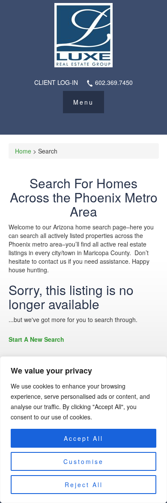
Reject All (84, 484)
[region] (83, 429)
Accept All (83, 438)
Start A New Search (36, 339)
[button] (83, 102)
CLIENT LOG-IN (56, 82)
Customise (83, 461)
